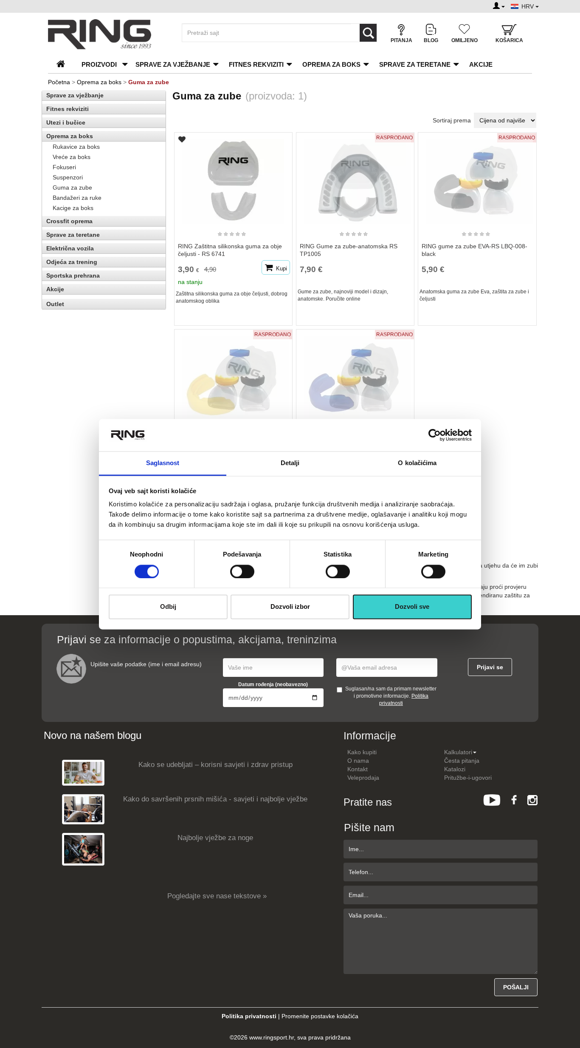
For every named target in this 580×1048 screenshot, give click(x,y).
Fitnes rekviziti (256, 64)
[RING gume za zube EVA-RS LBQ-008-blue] (355, 374)
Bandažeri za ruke (77, 197)
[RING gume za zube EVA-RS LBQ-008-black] (477, 177)
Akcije (481, 64)
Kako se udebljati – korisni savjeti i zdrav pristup (215, 765)
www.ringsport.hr (271, 1037)
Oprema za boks (331, 64)
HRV (528, 6)
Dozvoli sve (412, 607)
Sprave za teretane (414, 64)
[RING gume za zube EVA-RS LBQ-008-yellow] (233, 374)
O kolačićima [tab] (417, 463)
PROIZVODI (99, 64)
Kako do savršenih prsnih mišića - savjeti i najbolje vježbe (215, 799)
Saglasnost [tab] (163, 463)
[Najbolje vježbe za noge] (83, 849)
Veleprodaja (363, 777)
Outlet (55, 304)
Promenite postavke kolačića (320, 1016)
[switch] (242, 571)
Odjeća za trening (71, 261)
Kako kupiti (362, 752)
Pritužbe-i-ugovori (468, 777)
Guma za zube (72, 187)
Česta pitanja (461, 760)
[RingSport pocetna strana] (64, 64)
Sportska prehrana (73, 275)
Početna (59, 82)
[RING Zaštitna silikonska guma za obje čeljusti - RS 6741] (233, 177)
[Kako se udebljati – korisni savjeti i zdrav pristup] (83, 772)
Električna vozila (70, 248)
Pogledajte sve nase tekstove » (217, 896)
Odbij (168, 607)
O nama (358, 760)
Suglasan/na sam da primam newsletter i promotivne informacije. (390, 696)
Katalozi (454, 769)
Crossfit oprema (69, 221)
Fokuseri (64, 167)
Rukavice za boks (76, 146)
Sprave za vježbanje (172, 64)
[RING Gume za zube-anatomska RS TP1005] (355, 177)
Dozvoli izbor (290, 607)
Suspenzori (68, 177)
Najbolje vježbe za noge (215, 838)
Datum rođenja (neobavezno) (273, 684)
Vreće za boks (71, 156)
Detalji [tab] (290, 463)
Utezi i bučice (65, 122)
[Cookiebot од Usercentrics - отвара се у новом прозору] (434, 435)
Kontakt (357, 769)
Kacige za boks (73, 207)
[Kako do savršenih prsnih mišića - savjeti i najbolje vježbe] (83, 809)
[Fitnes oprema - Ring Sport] (107, 34)
